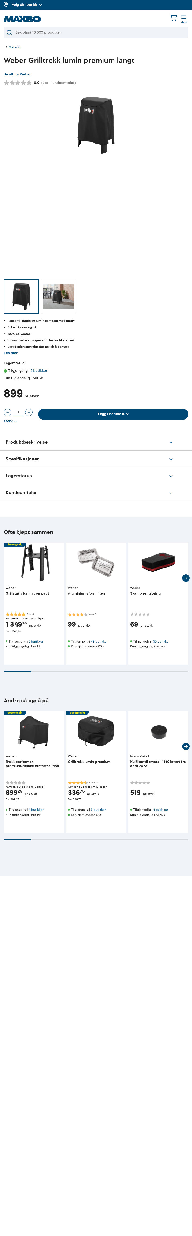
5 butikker (36, 641)
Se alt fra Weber (17, 74)
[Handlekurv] (173, 18)
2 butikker (38, 370)
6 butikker (98, 810)
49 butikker (99, 641)
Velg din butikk (24, 4)
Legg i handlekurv (113, 414)
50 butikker (161, 641)
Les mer (11, 353)
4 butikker (36, 810)
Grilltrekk (15, 47)
